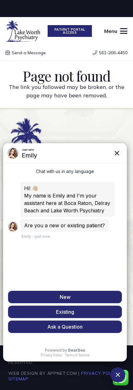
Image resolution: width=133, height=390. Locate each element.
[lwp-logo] (23, 31)
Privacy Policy (100, 373)
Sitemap (18, 379)
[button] (116, 31)
